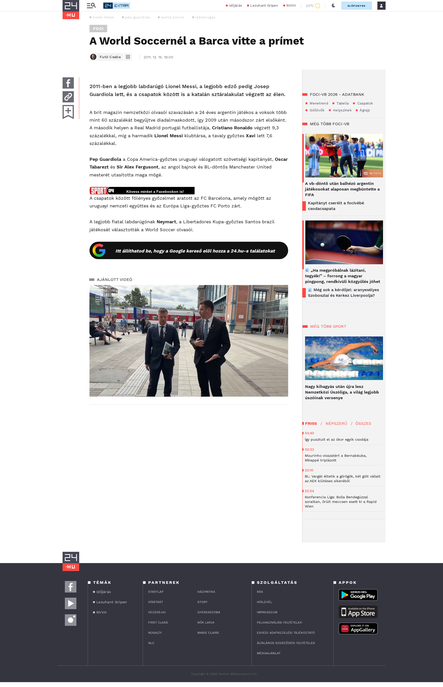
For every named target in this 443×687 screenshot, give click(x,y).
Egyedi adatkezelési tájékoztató (286, 633)
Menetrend (318, 103)
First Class (158, 622)
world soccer (173, 17)
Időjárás (235, 5)
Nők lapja (205, 622)
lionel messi (103, 17)
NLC (151, 643)
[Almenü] (91, 6)
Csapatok (364, 103)
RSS (260, 592)
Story (202, 602)
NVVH (291, 5)
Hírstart (155, 602)
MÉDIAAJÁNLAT (268, 653)
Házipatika (206, 592)
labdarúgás (205, 17)
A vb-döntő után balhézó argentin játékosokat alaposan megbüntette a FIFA (342, 189)
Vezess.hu (157, 612)
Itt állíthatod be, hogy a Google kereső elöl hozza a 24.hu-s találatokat (195, 250)
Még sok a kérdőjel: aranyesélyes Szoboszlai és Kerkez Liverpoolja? (343, 292)
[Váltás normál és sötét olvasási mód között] (333, 6)
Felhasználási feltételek (279, 622)
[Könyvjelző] (68, 112)
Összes (363, 423)
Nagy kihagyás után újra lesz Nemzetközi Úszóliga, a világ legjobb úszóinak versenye (342, 392)
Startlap (155, 592)
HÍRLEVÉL (264, 602)
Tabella (342, 103)
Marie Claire (208, 633)
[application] (188, 341)
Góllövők (317, 110)
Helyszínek (341, 110)
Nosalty (155, 633)
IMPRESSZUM (267, 612)
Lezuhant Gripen (264, 5)
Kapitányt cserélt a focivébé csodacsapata (336, 205)
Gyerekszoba (208, 612)
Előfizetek (357, 5)
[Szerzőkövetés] (128, 57)
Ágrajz (364, 110)
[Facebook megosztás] (68, 83)
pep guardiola (137, 17)
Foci (98, 28)
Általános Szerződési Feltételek (286, 643)
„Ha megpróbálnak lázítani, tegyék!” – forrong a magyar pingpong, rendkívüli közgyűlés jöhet (342, 276)
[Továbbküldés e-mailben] (68, 96)
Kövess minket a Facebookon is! (155, 191)
